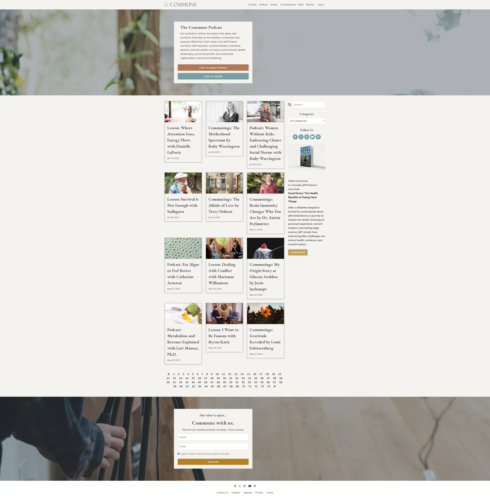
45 (199, 382)
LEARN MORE (297, 252)
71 (249, 386)
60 (181, 386)
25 (193, 378)
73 (262, 386)
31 (230, 378)
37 (268, 378)
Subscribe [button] (213, 461)
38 (274, 378)
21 (168, 378)
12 (229, 374)
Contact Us (222, 492)
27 (205, 378)
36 (262, 378)
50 (230, 382)
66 (218, 386)
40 (168, 382)
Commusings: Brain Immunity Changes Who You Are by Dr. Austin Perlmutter (265, 211)
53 (249, 382)
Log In (321, 4)
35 (255, 378)
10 (217, 374)
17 (260, 374)
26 (199, 378)
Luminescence (288, 4)
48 (218, 382)
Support (235, 492)
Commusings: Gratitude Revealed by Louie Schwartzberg (265, 339)
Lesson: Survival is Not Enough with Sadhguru (182, 205)
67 (224, 386)
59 (174, 386)
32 (236, 378)
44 (193, 382)
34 (249, 378)
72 (256, 386)
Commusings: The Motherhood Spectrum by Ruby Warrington (224, 137)
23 (180, 378)
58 (280, 382)
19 (273, 374)
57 (274, 382)
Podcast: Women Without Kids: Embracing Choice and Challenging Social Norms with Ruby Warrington (265, 143)
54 (255, 382)
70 (243, 386)
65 (212, 386)
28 (211, 378)
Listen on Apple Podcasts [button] (213, 67)
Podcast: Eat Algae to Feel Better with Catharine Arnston (183, 274)
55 (262, 382)
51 (236, 382)
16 (254, 374)
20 (279, 374)
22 (174, 378)
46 (205, 382)
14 (242, 374)
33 (243, 378)
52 (243, 382)
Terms (270, 492)
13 (235, 374)
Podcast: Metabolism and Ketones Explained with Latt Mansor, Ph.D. (183, 342)
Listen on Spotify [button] (213, 76)
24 (186, 378)
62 (193, 386)
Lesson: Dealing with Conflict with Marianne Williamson (222, 274)
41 (174, 382)
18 (267, 374)
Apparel (247, 492)
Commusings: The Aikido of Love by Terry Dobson (224, 205)
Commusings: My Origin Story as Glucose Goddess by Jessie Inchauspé (265, 277)
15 (248, 374)
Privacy (259, 492)
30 (224, 378)
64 (206, 386)
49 (224, 382)
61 (187, 386)
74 (268, 386)
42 (180, 382)
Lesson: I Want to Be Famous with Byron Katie (224, 336)
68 (231, 386)
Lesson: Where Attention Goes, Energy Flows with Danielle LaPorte (181, 140)
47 (211, 382)
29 (218, 378)
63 (199, 386)
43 (186, 382)
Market (310, 4)
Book (301, 4)
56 (268, 382)
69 (237, 386)
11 (223, 374)
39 (280, 378)
